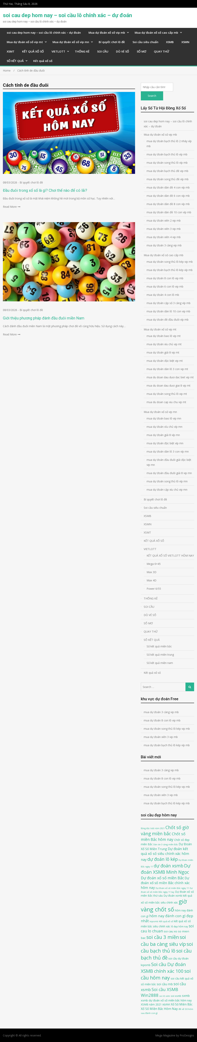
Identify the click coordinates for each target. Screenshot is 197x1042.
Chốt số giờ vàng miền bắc (165, 830)
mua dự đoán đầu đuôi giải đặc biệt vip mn (169, 462)
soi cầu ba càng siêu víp (163, 940)
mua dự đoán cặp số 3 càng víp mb (168, 303)
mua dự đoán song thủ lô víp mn (167, 481)
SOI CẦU (102, 51)
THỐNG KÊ (82, 51)
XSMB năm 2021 (151, 1004)
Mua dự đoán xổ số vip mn (71, 42)
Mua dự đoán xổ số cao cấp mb (156, 32)
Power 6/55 (154, 588)
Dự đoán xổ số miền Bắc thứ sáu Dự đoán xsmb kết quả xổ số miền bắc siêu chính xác (167, 897)
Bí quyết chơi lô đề (112, 42)
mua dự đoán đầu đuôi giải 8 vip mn (169, 473)
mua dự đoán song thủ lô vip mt (167, 394)
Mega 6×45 (154, 564)
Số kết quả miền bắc (159, 646)
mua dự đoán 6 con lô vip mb (165, 286)
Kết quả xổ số (42, 61)
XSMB (170, 42)
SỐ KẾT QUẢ (15, 61)
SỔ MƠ (141, 51)
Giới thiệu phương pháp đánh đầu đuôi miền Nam (43, 318)
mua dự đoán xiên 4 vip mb (164, 237)
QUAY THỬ (161, 51)
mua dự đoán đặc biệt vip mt (165, 361)
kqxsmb (154, 921)
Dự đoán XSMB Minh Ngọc (165, 868)
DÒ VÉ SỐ (122, 51)
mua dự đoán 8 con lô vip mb (165, 278)
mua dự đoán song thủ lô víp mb (167, 162)
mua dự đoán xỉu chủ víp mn (164, 426)
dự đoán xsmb (168, 866)
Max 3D (151, 572)
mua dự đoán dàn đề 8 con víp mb (168, 204)
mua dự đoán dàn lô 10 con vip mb (168, 311)
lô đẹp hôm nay (179, 926)
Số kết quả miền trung (160, 654)
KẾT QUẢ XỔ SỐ (33, 51)
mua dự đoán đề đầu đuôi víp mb (168, 319)
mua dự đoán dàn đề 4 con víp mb (168, 187)
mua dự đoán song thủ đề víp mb (168, 179)
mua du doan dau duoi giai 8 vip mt (168, 385)
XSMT (10, 51)
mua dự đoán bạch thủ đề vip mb (167, 171)
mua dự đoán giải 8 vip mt (163, 352)
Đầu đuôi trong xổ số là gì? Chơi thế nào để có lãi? (45, 190)
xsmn (166, 1004)
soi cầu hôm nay (166, 974)
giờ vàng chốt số (164, 905)
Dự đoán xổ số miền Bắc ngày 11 (172, 888)
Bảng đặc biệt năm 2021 (153, 828)
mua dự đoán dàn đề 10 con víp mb (169, 212)
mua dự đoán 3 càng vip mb (164, 245)
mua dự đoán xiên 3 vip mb (164, 229)
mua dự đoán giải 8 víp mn (163, 435)
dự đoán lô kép (162, 859)
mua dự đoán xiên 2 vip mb (164, 220)
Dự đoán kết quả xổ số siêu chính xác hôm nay (165, 854)
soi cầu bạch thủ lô (167, 947)
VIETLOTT (58, 51)
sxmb (186, 996)
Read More (10, 206)
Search (152, 96)
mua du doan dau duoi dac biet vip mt (170, 377)
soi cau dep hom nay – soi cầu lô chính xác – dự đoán (67, 15)
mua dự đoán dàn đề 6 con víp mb (168, 196)
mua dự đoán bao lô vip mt (164, 336)
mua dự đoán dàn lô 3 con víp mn (168, 451)
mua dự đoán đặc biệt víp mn (165, 443)
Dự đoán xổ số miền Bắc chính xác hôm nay (165, 883)
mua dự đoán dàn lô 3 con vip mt (167, 369)
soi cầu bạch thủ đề (166, 954)
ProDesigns (187, 1035)
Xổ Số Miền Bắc (181, 1004)
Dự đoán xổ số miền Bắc (162, 877)
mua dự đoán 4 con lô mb (163, 295)
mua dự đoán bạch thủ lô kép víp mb (170, 270)
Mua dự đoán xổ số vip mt (25, 42)
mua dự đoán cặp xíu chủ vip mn (167, 489)
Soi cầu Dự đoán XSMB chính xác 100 (163, 967)
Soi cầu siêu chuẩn (145, 42)
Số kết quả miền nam (160, 663)
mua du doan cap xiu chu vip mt (166, 402)
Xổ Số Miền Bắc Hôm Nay (159, 1009)
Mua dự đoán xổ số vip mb (106, 32)
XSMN (185, 42)
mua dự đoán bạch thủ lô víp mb (167, 154)
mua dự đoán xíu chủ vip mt (164, 344)
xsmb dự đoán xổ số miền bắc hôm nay (166, 1000)
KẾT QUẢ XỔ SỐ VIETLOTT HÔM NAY (170, 555)
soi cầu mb (165, 984)
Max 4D (151, 580)
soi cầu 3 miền (162, 937)
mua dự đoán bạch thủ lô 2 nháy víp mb (169, 143)
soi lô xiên (164, 995)
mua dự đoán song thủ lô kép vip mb (170, 261)
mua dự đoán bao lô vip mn (164, 418)
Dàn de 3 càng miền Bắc (165, 844)
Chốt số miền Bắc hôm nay (163, 836)
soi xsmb (176, 996)
